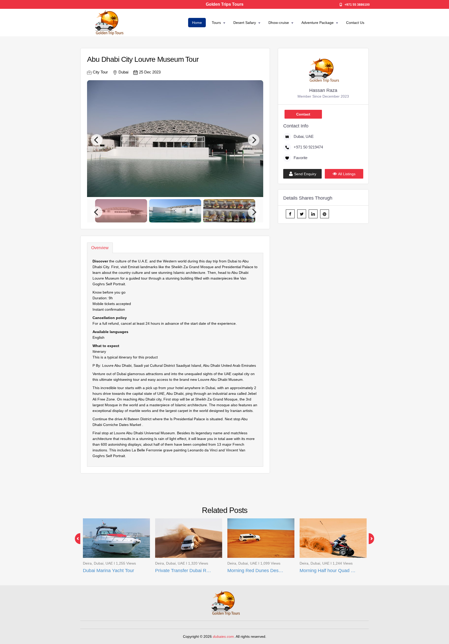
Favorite (300, 157)
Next (368, 538)
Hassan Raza (323, 90)
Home (197, 23)
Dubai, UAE (304, 136)
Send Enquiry (305, 174)
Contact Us (355, 23)
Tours (216, 23)
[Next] (253, 140)
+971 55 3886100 (357, 4)
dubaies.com (223, 636)
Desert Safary (244, 23)
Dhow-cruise (278, 23)
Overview (100, 248)
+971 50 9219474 (308, 147)
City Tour (100, 72)
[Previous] (96, 140)
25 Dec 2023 (150, 72)
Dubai (123, 72)
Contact (303, 114)
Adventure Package (317, 23)
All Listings (346, 174)
